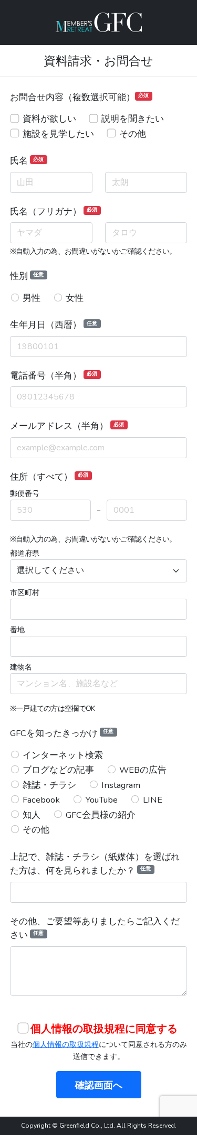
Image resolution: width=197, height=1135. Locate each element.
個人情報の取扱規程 (66, 1044)
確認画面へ (98, 1085)
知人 (31, 815)
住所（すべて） (49, 477)
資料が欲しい (49, 119)
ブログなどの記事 (58, 770)
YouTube (101, 800)
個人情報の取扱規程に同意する (104, 1029)
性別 (27, 276)
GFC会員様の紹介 (101, 815)
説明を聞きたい (132, 119)
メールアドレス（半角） (67, 426)
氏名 (27, 161)
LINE (152, 800)
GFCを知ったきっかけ (61, 733)
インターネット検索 (63, 755)
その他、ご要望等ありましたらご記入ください (95, 928)
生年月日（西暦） (53, 325)
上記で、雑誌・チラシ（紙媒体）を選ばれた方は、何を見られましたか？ (95, 864)
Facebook (41, 800)
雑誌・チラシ (49, 785)
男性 (31, 298)
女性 (75, 298)
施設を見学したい (58, 134)
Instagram (120, 785)
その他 (132, 134)
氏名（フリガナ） (53, 212)
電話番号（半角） (53, 376)
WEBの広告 (143, 770)
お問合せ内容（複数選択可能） (79, 97)
